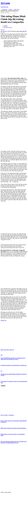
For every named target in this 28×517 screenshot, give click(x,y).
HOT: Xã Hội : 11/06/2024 (7, 415)
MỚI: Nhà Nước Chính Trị (7, 349)
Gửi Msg (3, 385)
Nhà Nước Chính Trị (8, 27)
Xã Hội (5, 26)
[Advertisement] (14, 62)
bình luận (22, 31)
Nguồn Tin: (3, 320)
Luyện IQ (4, 9)
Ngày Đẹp (16, 9)
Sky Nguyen (4, 31)
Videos (10, 9)
